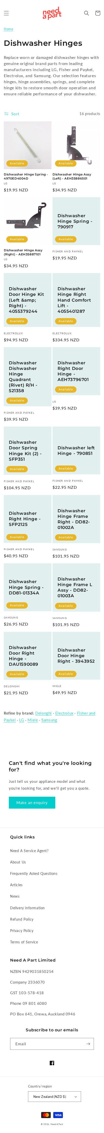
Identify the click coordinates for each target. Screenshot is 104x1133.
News (14, 896)
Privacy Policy (21, 930)
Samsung (49, 720)
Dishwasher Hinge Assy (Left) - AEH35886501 (72, 176)
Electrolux (64, 713)
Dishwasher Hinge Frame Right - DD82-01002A (74, 519)
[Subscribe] (88, 1044)
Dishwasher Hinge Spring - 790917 (75, 221)
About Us (18, 862)
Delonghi (43, 713)
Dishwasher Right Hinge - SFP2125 (25, 519)
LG (21, 720)
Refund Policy (22, 919)
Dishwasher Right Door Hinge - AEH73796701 (73, 371)
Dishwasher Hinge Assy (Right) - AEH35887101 (23, 252)
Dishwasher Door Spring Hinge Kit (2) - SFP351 (25, 450)
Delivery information (27, 908)
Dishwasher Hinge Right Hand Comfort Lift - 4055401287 (74, 300)
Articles (16, 885)
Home (8, 29)
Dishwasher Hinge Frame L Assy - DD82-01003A (75, 587)
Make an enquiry (32, 802)
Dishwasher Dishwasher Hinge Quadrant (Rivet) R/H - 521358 (23, 376)
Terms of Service (24, 942)
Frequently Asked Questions (34, 873)
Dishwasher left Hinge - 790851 (76, 450)
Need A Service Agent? (29, 851)
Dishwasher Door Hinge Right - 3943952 (76, 656)
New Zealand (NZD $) (49, 1097)
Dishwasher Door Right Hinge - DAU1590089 (23, 656)
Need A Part (56, 1124)
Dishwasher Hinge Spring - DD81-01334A (26, 587)
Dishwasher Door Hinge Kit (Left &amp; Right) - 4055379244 (26, 300)
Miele (33, 720)
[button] (6, 13)
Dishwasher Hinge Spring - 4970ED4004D (26, 176)
